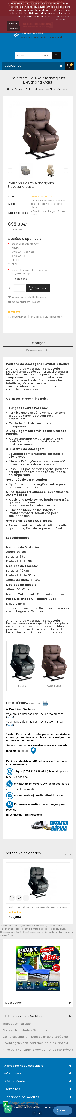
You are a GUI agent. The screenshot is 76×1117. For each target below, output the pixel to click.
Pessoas (68, 932)
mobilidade (44, 932)
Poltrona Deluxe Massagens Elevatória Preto (38, 907)
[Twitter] (39, 1113)
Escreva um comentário (49, 317)
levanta (57, 932)
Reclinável (6, 929)
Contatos (12, 1089)
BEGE (14, 264)
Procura (56, 55)
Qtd (10, 287)
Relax (17, 929)
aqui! (25, 750)
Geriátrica (29, 932)
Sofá (18, 932)
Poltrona (27, 925)
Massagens (55, 925)
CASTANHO (18, 256)
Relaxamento (57, 929)
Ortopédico (40, 929)
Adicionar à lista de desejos (28, 297)
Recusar (13, 28)
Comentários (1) (38, 350)
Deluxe (17, 925)
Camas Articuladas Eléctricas (25, 1030)
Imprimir (36, 703)
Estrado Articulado (17, 1024)
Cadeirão (40, 925)
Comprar (40, 288)
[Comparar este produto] (26, 898)
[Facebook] (34, 1113)
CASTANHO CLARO (22, 252)
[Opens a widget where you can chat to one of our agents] (62, 1110)
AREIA (15, 247)
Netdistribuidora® (42, 196)
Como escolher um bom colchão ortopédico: (36, 1037)
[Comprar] (12, 898)
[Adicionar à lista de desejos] (19, 898)
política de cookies (63, 18)
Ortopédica (7, 932)
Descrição (38, 343)
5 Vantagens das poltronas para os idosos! (35, 1043)
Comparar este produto (25, 302)
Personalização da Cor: (24, 243)
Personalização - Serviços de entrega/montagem (27, 271)
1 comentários (17, 317)
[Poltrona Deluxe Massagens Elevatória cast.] (38, 131)
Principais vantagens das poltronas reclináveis (38, 1050)
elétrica (27, 929)
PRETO (15, 260)
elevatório (6, 935)
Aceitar (13, 23)
